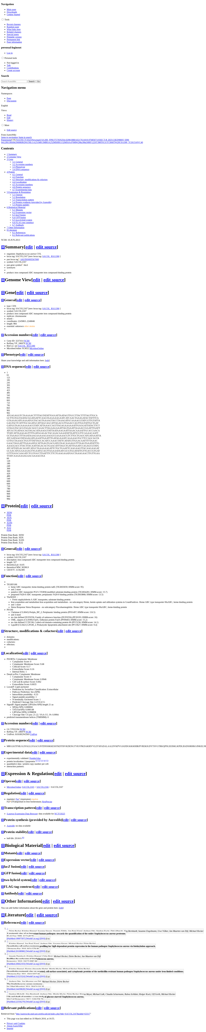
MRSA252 (49, 142)
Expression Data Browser (22, 814)
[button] (3, 19)
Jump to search (25, 137)
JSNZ (60, 140)
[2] (39, 761)
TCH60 (110, 142)
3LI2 (9, 528)
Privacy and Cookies (16, 1023)
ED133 (112, 140)
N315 (18, 140)
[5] (47, 761)
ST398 (98, 142)
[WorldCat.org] (32, 938)
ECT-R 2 (105, 140)
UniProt (33, 734)
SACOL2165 (28, 787)
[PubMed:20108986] (16, 951)
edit (29, 246)
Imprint (10, 1028)
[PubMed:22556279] (16, 1002)
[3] (42, 761)
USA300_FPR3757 (49, 140)
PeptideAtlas (35, 758)
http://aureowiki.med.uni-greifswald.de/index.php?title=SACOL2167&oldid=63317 (53, 1014)
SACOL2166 (43, 787)
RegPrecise (47, 801)
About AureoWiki (15, 1026)
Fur (18, 799)
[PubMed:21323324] (16, 976)
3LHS (9, 522)
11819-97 (86, 140)
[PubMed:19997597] (16, 938)
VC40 (140, 142)
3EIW (9, 512)
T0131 (104, 142)
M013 (41, 142)
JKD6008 (17, 142)
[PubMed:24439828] (16, 989)
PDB (9, 515)
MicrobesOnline (36, 348)
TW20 (116, 142)
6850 (93, 140)
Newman (36, 140)
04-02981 (67, 140)
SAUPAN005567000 (29, 259)
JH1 (7, 142)
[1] (37, 761)
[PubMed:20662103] (16, 964)
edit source (46, 246)
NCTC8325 (26, 140)
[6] (23, 838)
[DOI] (42, 938)
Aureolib (11, 826)
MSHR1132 (59, 142)
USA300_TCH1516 (128, 142)
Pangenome (6, 140)
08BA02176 (76, 140)
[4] (45, 761)
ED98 (118, 140)
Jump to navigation (9, 137)
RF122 (92, 142)
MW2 (76, 142)
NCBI (26, 341)
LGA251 (34, 142)
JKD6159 (26, 142)
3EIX (9, 517)
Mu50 (86, 142)
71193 (98, 140)
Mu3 (81, 142)
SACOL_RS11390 (50, 256)
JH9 (11, 142)
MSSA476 (69, 142)
